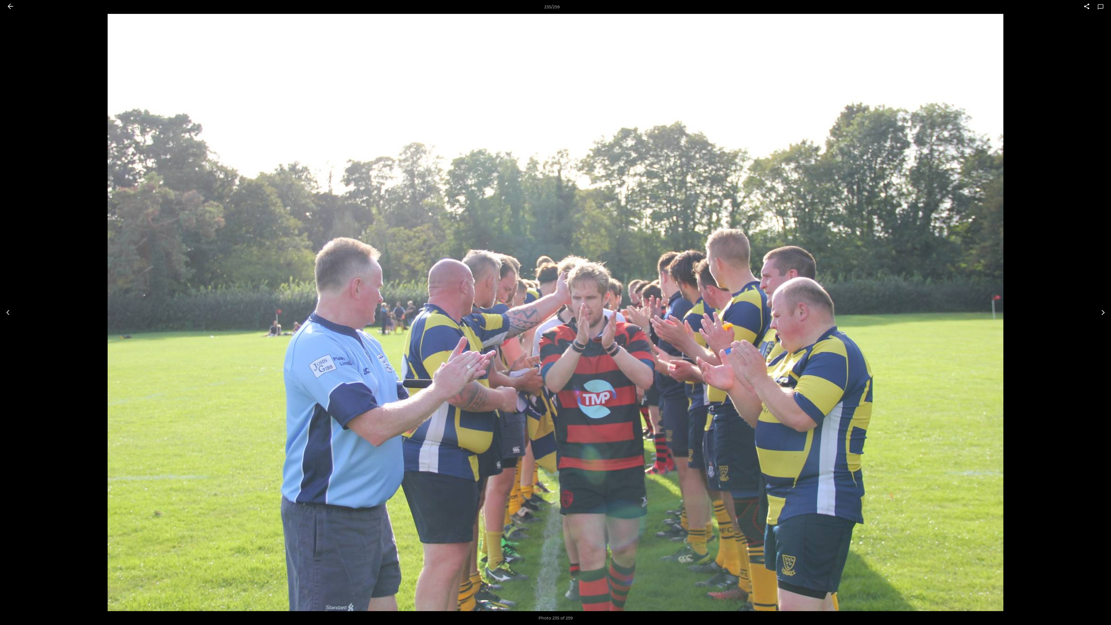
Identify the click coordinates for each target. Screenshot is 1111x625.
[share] (1086, 7)
